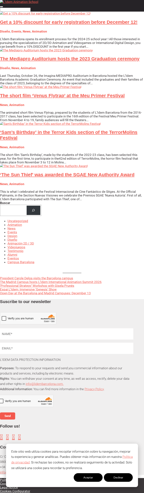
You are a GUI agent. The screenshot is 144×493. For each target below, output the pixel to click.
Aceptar (88, 477)
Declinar (118, 477)
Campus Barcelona (21, 262)
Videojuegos (16, 247)
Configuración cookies (58, 477)
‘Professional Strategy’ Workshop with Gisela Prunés (37, 286)
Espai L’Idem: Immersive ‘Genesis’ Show (28, 289)
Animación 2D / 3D (21, 243)
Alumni (12, 255)
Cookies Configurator (15, 491)
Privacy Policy (94, 389)
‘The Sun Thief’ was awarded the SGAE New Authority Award (67, 174)
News (27, 31)
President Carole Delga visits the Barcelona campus (36, 278)
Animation (39, 31)
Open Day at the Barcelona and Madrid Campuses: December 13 (45, 293)
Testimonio (15, 251)
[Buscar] (33, 210)
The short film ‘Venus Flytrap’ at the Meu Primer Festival (62, 95)
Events (16, 31)
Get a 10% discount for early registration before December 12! (68, 22)
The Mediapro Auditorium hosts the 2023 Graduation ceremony (70, 58)
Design (12, 236)
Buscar (5, 203)
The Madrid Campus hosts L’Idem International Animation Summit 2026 (51, 282)
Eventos (13, 258)
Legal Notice (9, 487)
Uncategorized (18, 221)
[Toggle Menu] (1, 6)
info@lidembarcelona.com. (45, 384)
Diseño (5, 31)
